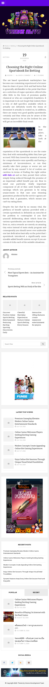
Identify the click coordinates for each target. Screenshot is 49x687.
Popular (13, 592)
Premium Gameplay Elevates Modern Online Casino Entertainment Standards (27, 421)
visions (10, 75)
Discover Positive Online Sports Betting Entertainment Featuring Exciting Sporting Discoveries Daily (9, 322)
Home (7, 46)
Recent (36, 592)
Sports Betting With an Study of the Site (24, 287)
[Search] (42, 344)
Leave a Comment (24, 75)
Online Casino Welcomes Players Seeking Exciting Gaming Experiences (29, 435)
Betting (13, 46)
